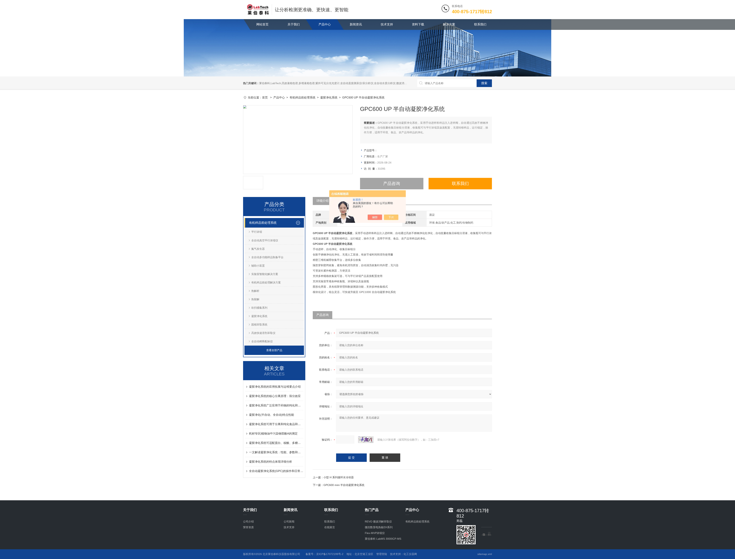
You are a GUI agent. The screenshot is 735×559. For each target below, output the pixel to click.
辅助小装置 (258, 265)
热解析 (255, 290)
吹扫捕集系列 (259, 307)
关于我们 (293, 24)
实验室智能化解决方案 (264, 274)
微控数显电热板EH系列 (379, 527)
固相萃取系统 (259, 324)
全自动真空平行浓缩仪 (264, 240)
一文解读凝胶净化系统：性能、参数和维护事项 (276, 452)
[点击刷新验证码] (365, 439)
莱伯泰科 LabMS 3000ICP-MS (383, 538)
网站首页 (262, 24)
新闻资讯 (356, 24)
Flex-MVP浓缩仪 (375, 533)
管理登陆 (381, 554)
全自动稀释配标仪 (262, 341)
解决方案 (449, 24)
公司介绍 (248, 521)
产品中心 (324, 24)
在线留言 (329, 527)
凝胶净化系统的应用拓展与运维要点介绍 (275, 386)
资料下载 (418, 24)
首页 (265, 97)
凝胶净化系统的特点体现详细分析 (270, 461)
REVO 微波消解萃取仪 (378, 521)
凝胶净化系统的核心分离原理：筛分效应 (275, 396)
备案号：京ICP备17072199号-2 (324, 554)
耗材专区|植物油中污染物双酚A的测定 (273, 433)
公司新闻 (289, 521)
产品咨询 (391, 183)
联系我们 (480, 24)
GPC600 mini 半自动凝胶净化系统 (343, 485)
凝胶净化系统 (328, 97)
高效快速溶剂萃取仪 (263, 332)
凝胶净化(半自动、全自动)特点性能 (271, 414)
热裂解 (255, 299)
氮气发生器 (258, 248)
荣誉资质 (248, 527)
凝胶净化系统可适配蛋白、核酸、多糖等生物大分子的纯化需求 (276, 442)
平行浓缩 (256, 231)
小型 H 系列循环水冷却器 (338, 477)
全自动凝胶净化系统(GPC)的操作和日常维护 (276, 471)
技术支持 (387, 24)
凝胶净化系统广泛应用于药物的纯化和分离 (276, 405)
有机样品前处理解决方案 (266, 282)
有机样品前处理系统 (302, 97)
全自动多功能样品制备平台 (267, 257)
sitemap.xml (484, 554)
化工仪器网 (410, 554)
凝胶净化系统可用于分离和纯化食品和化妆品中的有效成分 (276, 424)
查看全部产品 (274, 350)
